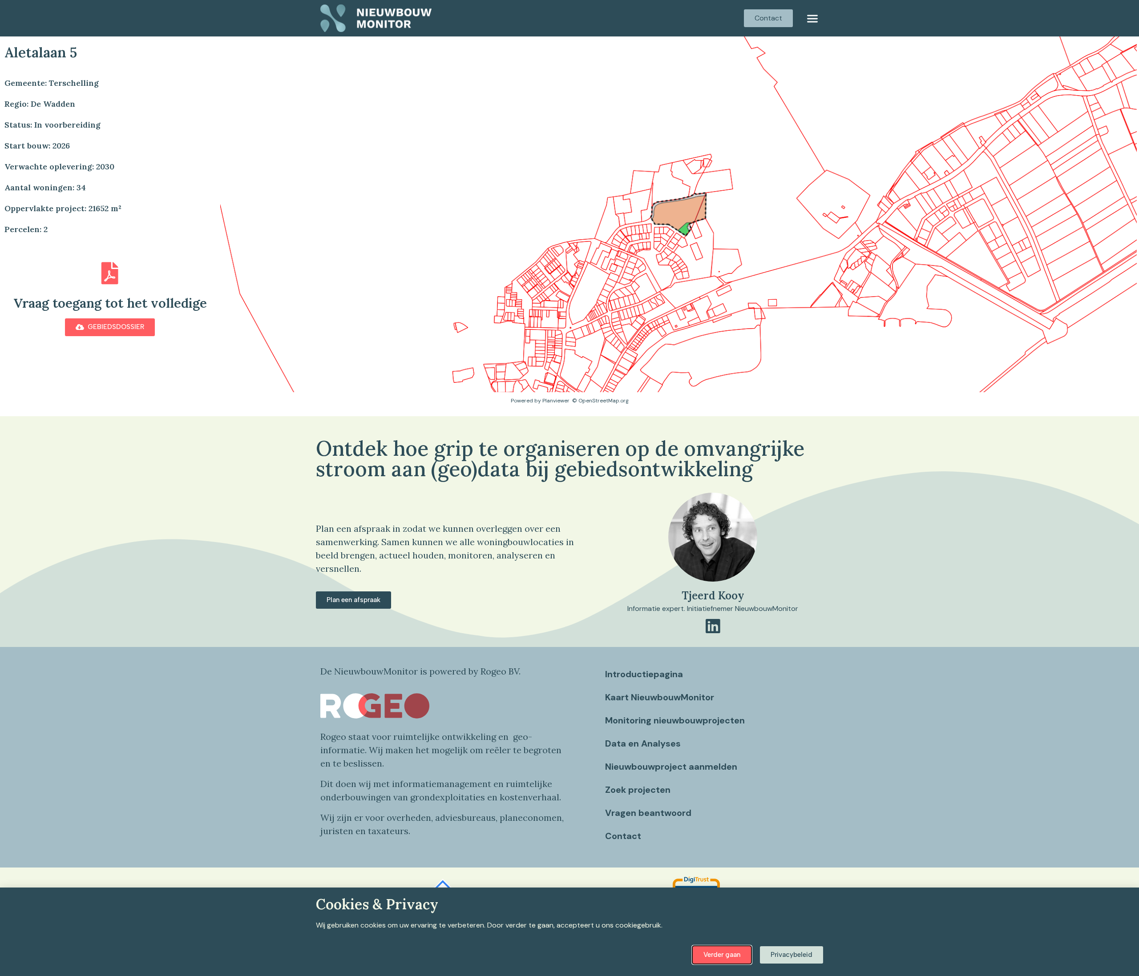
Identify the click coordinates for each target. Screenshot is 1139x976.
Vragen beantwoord (648, 813)
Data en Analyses (643, 743)
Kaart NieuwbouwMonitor (659, 697)
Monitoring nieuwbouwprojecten (675, 720)
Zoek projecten (637, 789)
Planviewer (556, 400)
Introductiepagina (644, 674)
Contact (623, 836)
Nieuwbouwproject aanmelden (671, 766)
